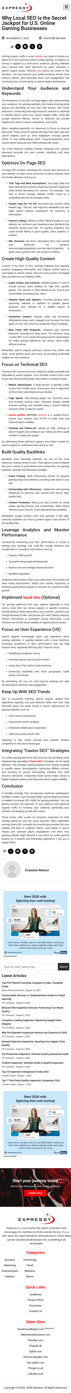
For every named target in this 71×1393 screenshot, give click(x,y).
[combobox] (30, 966)
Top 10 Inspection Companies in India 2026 (25, 1071)
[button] (66, 7)
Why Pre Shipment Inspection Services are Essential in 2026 (34, 1032)
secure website (17, 415)
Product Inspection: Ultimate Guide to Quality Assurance (32, 1062)
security (42, 415)
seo (39, 70)
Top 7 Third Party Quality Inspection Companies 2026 (31, 1080)
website (39, 56)
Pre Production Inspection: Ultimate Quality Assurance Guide (35, 1054)
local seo (31, 597)
